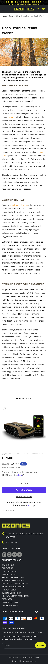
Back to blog (25, 398)
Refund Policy (9, 574)
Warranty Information (13, 580)
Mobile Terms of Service (14, 587)
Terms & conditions (11, 593)
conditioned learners (19, 205)
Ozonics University (11, 605)
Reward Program (10, 602)
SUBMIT (40, 645)
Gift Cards (7, 599)
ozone (10, 117)
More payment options (24, 496)
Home (4, 16)
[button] (3, 9)
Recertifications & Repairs (15, 583)
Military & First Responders (15, 596)
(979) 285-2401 (11, 542)
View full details (9, 511)
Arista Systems (29, 661)
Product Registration (13, 577)
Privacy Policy (9, 590)
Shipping (5, 467)
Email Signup (8, 565)
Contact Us (7, 568)
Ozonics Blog (14, 16)
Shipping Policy (9, 571)
